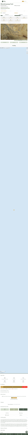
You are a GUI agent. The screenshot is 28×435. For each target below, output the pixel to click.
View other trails (23, 42)
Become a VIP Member (10, 404)
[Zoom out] (27, 50)
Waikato (5, 5)
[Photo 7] (14, 38)
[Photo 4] (10, 38)
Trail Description (3, 417)
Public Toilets (3, 430)
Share (13, 42)
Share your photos (20, 40)
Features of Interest (4, 428)
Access (2, 432)
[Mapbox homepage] (1, 372)
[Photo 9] (17, 38)
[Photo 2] (8, 38)
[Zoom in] (27, 49)
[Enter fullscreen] (27, 48)
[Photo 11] (19, 38)
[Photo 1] (6, 38)
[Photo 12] (21, 38)
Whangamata (2, 5)
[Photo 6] (13, 38)
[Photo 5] (12, 38)
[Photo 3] (9, 38)
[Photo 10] (18, 38)
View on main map (17, 5)
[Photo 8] (16, 38)
